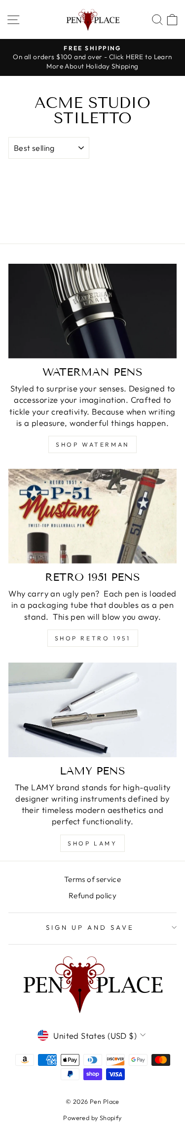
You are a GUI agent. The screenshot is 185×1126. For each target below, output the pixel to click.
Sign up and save (90, 927)
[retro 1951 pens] (92, 516)
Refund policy (92, 895)
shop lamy (92, 843)
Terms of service (92, 879)
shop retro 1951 (93, 638)
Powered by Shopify (92, 1118)
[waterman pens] (92, 311)
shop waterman (92, 444)
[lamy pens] (92, 710)
